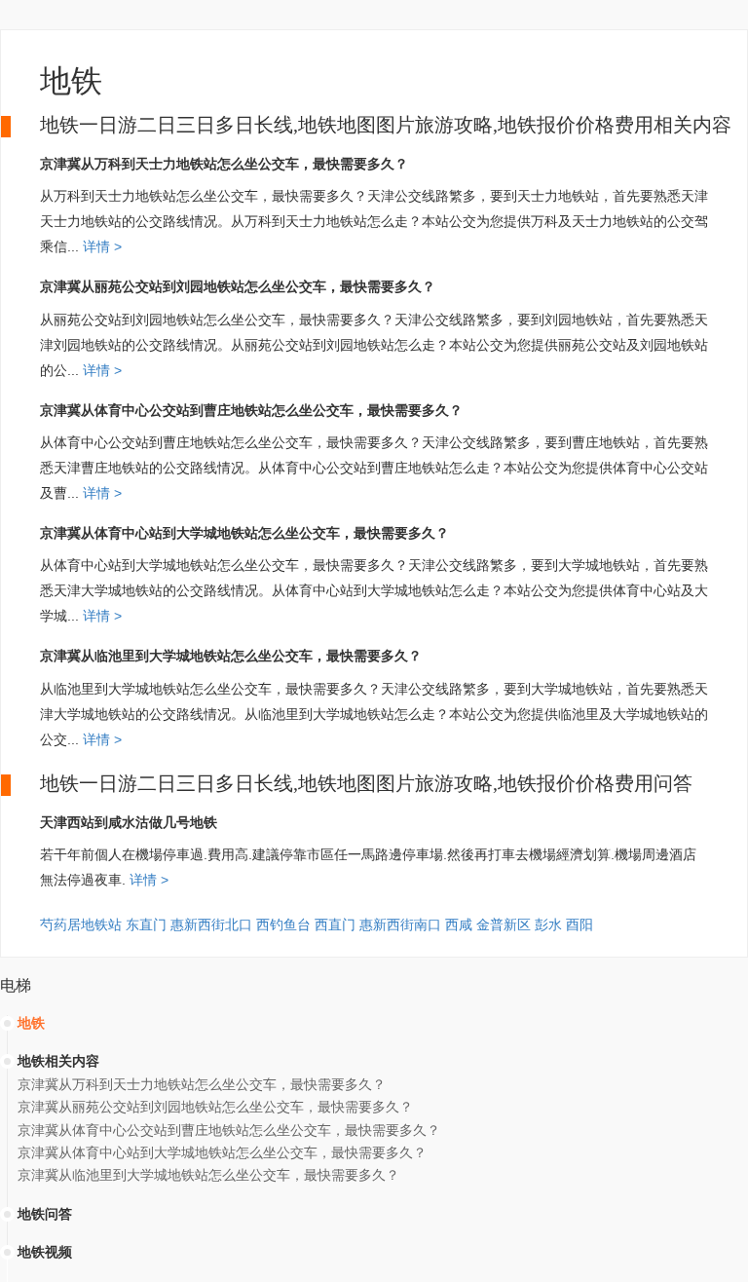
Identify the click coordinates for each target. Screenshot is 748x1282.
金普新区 (503, 924)
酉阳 (579, 924)
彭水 (548, 924)
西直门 (335, 924)
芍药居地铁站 (81, 924)
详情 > (100, 246)
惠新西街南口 (400, 924)
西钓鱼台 (283, 924)
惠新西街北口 (211, 924)
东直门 (146, 924)
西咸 (458, 924)
